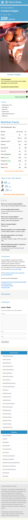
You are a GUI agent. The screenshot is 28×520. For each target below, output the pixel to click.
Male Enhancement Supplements (11, 462)
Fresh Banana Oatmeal (7, 285)
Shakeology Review (8, 356)
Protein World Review (8, 369)
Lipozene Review (7, 423)
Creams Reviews (7, 449)
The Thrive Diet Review (9, 403)
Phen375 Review (7, 393)
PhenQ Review (6, 379)
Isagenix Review (7, 362)
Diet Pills (5, 438)
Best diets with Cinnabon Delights (9, 86)
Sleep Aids (5, 476)
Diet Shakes (6, 442)
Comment (3, 313)
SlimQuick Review (7, 417)
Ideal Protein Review (8, 376)
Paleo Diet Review (7, 373)
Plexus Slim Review (8, 407)
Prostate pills (6, 472)
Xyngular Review (7, 413)
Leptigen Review (7, 396)
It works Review (7, 400)
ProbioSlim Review (7, 427)
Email (2, 336)
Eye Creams (6, 452)
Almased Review (7, 410)
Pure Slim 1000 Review (9, 386)
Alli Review (5, 390)
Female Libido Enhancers (9, 469)
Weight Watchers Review (9, 383)
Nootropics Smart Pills (8, 459)
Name (2, 331)
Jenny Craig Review (8, 366)
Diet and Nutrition (7, 435)
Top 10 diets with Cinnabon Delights (14, 171)
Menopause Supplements (9, 466)
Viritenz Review (7, 359)
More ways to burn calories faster (14, 194)
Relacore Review (7, 420)
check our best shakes (16, 269)
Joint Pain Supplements (9, 455)
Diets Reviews (6, 445)
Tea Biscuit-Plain (6, 287)
